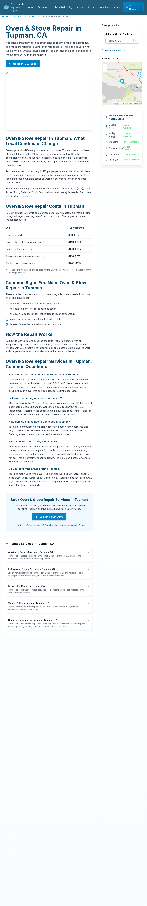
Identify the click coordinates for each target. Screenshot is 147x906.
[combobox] (107, 41)
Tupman (31, 16)
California (18, 16)
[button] (122, 81)
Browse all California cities (114, 50)
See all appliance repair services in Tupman (65, 525)
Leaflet (116, 103)
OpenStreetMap (127, 103)
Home (5, 16)
